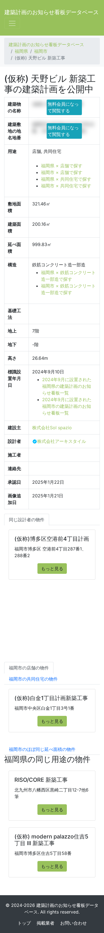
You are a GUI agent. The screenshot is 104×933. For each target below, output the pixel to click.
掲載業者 (45, 923)
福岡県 (21, 51)
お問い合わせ (73, 923)
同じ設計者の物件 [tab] (26, 519)
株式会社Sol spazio (52, 427)
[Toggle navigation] (12, 23)
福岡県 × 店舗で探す (61, 165)
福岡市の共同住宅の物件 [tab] (33, 679)
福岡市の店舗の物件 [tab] (29, 668)
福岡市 (40, 51)
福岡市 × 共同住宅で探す (66, 185)
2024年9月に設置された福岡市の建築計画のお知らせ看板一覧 (67, 406)
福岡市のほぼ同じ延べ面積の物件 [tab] (42, 749)
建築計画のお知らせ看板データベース (51, 12)
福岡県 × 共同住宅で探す (66, 179)
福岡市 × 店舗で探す (61, 172)
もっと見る (52, 568)
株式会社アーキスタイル (61, 441)
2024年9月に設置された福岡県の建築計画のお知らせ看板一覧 (67, 386)
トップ (24, 923)
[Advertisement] (52, 626)
